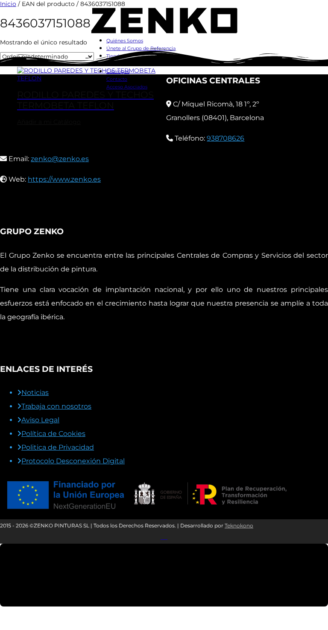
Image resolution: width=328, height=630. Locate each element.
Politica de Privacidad (57, 447)
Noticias (35, 393)
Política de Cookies (53, 434)
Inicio (8, 4)
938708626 (225, 138)
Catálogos (117, 71)
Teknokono (239, 525)
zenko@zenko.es (60, 159)
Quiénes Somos (124, 41)
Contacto (116, 79)
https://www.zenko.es (64, 179)
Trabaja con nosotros (56, 406)
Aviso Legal (40, 420)
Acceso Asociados (126, 87)
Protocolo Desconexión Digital (73, 461)
